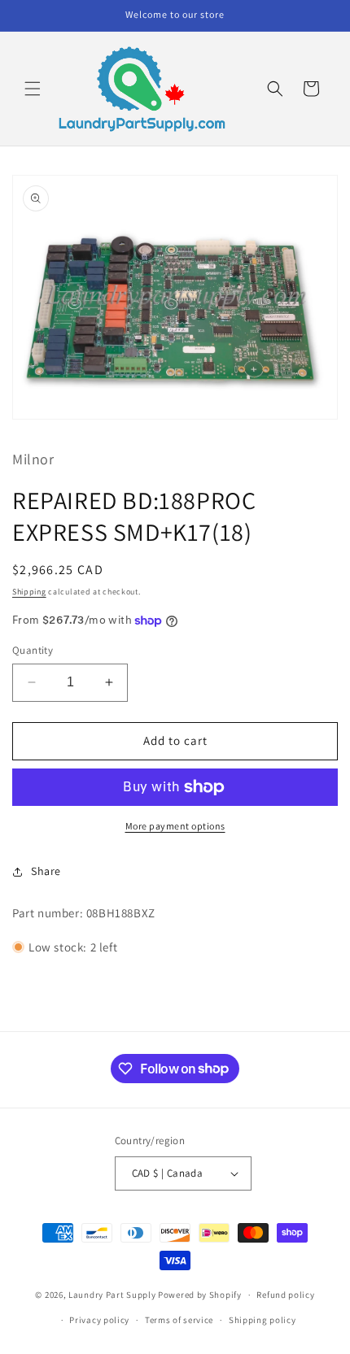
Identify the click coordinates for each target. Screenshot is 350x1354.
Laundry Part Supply (113, 1294)
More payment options (175, 826)
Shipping (29, 591)
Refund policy (285, 1294)
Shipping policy (262, 1320)
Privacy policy (99, 1320)
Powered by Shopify (200, 1294)
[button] (32, 89)
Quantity (32, 650)
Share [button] (46, 871)
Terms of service (179, 1320)
